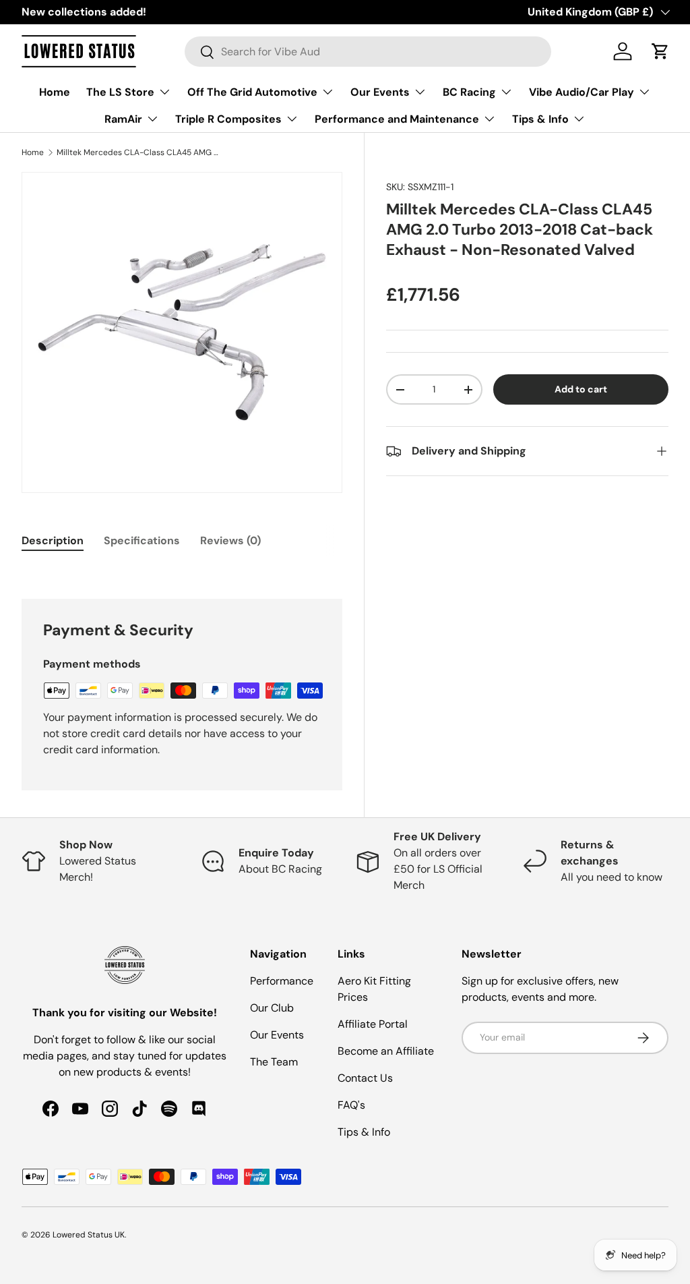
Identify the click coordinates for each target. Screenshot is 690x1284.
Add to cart (581, 389)
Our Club (272, 1008)
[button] (660, 51)
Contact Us (365, 1078)
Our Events (277, 1035)
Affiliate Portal (373, 1024)
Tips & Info (364, 1132)
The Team (274, 1062)
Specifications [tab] (142, 540)
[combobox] (368, 51)
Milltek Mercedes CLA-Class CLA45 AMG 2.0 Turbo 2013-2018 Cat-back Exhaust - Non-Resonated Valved (137, 152)
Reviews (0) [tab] (230, 540)
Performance (281, 981)
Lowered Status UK (89, 1234)
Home (54, 92)
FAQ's (351, 1105)
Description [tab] (53, 540)
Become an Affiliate (386, 1051)
